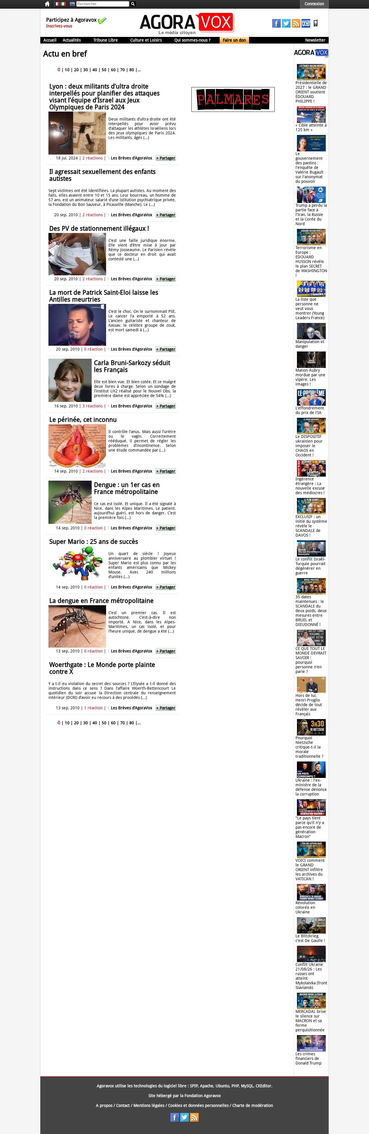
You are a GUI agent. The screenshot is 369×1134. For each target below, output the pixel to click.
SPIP (194, 1086)
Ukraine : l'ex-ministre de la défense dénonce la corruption (311, 787)
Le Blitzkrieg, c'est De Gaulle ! (310, 938)
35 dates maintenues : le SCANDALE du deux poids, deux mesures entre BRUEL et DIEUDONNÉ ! (311, 611)
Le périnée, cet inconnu (83, 419)
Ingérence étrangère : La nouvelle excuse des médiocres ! (310, 486)
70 (122, 69)
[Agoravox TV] (71, 4)
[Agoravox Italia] (63, 4)
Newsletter (315, 40)
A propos (104, 1105)
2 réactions (92, 158)
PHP (235, 1086)
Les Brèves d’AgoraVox (129, 158)
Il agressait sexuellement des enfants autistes (102, 175)
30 (85, 69)
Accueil (50, 40)
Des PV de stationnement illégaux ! (99, 228)
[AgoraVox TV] (306, 26)
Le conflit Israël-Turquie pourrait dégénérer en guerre (310, 566)
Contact (123, 1105)
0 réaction (93, 349)
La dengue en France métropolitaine (101, 600)
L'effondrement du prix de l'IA (309, 410)
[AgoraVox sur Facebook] (276, 26)
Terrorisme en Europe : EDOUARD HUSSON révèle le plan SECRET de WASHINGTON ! (311, 261)
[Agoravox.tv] (311, 56)
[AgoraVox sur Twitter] (286, 26)
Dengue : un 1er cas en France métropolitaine (127, 488)
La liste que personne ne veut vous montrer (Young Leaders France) (309, 308)
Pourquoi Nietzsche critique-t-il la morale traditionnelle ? (309, 747)
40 (95, 69)
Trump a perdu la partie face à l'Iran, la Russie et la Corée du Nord (311, 214)
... (139, 69)
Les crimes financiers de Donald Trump (308, 1058)
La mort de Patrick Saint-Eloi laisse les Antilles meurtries (103, 296)
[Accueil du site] (187, 34)
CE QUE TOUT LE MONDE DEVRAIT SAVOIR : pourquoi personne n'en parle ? (310, 660)
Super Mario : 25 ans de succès (93, 541)
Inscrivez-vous (59, 26)
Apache (206, 1086)
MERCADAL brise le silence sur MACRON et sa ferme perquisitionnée (310, 1020)
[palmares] (233, 110)
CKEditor (263, 1086)
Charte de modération (252, 1105)
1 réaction (93, 708)
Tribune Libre (105, 40)
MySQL (247, 1086)
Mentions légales (148, 1105)
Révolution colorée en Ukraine (305, 907)
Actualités (72, 40)
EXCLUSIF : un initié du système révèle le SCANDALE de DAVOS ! (311, 525)
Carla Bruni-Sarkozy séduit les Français (132, 366)
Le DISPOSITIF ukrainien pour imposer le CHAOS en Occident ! (309, 445)
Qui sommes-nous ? (192, 40)
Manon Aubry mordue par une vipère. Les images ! (310, 377)
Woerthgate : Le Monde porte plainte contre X (102, 668)
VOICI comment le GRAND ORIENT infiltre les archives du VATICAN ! (310, 869)
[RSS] (296, 26)
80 (131, 69)
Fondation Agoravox (202, 1095)
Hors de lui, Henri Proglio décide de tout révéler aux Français (308, 704)
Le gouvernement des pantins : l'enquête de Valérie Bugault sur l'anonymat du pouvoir (309, 167)
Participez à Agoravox (71, 20)
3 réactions (92, 406)
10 (67, 69)
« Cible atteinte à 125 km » (311, 127)
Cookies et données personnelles (198, 1105)
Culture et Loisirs (146, 40)
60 (113, 69)
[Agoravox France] (56, 4)
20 (76, 69)
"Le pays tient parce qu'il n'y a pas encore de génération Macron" (309, 827)
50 (104, 69)
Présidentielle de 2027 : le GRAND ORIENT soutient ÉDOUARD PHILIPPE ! (311, 92)
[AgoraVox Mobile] (315, 26)
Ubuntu (222, 1086)
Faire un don (234, 40)
